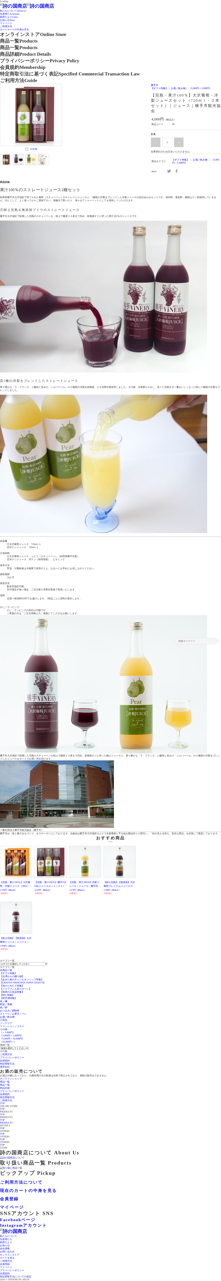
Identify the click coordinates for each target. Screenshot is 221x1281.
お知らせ (5, 1245)
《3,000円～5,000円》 (200, 88)
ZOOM (33, 149)
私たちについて (8, 1236)
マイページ (6, 1267)
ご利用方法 (6, 1261)
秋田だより (6, 1242)
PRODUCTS (6, 1122)
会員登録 (5, 1264)
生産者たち (6, 1239)
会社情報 (5, 1248)
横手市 (154, 85)
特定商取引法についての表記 (15, 1276)
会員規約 (5, 1273)
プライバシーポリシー (12, 1270)
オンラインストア (9, 1254)
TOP (2, 1103)
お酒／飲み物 (178, 88)
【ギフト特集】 (159, 88)
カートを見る (7, 1258)
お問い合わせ (7, 1251)
